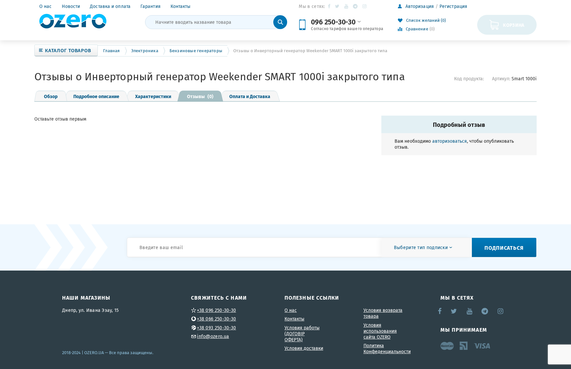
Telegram (355, 6)
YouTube (347, 6)
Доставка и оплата (110, 6)
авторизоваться (449, 141)
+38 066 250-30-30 (216, 318)
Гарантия (150, 6)
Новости (71, 6)
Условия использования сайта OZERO (380, 331)
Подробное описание (96, 96)
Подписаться (504, 247)
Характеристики (153, 96)
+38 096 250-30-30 (216, 310)
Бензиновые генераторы (196, 51)
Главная (111, 51)
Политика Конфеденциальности (387, 348)
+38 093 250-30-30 (216, 327)
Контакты (181, 6)
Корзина (513, 24)
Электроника (144, 51)
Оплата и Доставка (249, 96)
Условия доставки (304, 348)
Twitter (337, 6)
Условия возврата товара (382, 313)
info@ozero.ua (213, 336)
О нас (45, 6)
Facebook (329, 6)
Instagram (365, 6)
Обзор (50, 96)
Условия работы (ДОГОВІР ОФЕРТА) (302, 333)
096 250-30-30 (333, 21)
